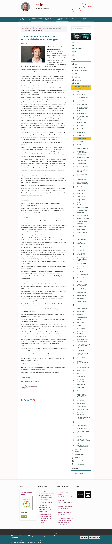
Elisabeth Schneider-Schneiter (83, 170)
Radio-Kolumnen (37, 18)
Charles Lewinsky (82, 132)
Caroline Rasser (82, 129)
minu (76, 64)
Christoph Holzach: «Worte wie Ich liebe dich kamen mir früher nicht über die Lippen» (45, 518)
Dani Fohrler (80, 145)
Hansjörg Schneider (83, 218)
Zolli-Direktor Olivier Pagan (83, 432)
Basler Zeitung (25, 377)
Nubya (79, 325)
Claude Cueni (81, 135)
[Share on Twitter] (28, 400)
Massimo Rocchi (82, 301)
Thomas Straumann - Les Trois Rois (83, 418)
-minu (40, 5)
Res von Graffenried (83, 367)
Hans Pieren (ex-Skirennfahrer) (82, 211)
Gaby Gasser (81, 200)
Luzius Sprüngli (81, 289)
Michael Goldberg (82, 308)
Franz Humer (81, 187)
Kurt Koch (80, 281)
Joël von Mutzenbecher (81, 243)
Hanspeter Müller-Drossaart (82, 222)
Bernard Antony (81, 113)
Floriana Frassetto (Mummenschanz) (82, 183)
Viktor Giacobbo (82, 425)
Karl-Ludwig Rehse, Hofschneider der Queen (83, 259)
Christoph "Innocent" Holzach (81, 450)
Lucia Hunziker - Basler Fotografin (82, 285)
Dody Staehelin (81, 163)
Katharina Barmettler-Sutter (83, 267)
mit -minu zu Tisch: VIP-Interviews (82, 87)
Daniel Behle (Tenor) (83, 157)
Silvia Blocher (81, 384)
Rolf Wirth (80, 373)
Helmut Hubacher (82, 232)
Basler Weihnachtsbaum (65, 506)
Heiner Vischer (81, 226)
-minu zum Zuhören (81, 461)
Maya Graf (80, 305)
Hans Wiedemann (82, 215)
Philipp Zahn (80, 350)
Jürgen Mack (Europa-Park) (81, 253)
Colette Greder (81, 138)
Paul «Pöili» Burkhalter (80, 332)
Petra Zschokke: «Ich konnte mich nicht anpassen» (83, 345)
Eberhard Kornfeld (82, 167)
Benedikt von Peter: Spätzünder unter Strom (83, 109)
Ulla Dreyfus (80, 422)
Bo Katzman (80, 125)
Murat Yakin (80, 322)
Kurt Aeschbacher (82, 275)
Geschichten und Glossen (61, 18)
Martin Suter (80, 298)
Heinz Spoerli (81, 229)
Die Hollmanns (81, 160)
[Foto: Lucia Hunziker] (33, 54)
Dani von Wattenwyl (83, 148)
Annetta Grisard (81, 101)
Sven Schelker (81, 403)
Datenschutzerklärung (45, 502)
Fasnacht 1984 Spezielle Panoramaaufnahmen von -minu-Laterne (65, 520)
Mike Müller (80, 311)
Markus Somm (81, 295)
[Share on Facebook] (22, 400)
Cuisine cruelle (79, 454)
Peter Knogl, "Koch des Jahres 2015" (82, 340)
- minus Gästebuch (45, 492)
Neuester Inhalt (80, 473)
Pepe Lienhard (81, 336)
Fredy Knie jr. (81, 193)
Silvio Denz (80, 387)
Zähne (74, 55)
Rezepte (71, 18)
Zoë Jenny (80, 436)
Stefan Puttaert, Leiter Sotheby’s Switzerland (82, 395)
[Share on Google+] (25, 400)
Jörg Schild (80, 250)
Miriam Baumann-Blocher (82, 318)
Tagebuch (75, 52)
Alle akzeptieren (94, 537)
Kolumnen (78, 80)
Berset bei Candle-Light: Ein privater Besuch (82, 118)
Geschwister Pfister (83, 207)
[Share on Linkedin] (31, 400)
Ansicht (24, 516)
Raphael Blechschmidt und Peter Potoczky (82, 362)
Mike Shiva (80, 314)
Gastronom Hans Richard (82, 203)
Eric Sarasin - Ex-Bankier (82, 175)
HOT (73, 45)
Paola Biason (81, 328)
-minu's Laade (79, 464)
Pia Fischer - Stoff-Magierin (82, 354)
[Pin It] (34, 400)
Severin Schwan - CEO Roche (82, 380)
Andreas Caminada (83, 98)
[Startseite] (25, 7)
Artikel (77, 83)
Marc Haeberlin (81, 292)
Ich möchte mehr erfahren (34, 542)
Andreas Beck (81, 94)
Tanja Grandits (81, 406)
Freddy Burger (81, 190)
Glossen (77, 74)
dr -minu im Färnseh (47, 18)
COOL (74, 42)
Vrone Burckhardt (82, 428)
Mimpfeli (77, 77)
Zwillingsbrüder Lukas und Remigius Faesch (83, 440)
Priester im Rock (77, 48)
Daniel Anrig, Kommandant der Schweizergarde (82, 153)
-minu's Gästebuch (85, 18)
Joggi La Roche (81, 239)
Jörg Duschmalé (82, 247)
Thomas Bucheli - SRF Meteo (82, 413)
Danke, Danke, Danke (64, 512)
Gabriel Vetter (81, 196)
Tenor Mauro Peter (82, 409)
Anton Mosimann (82, 104)
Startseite (25, 28)
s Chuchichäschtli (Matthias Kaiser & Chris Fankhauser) (82, 445)
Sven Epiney (80, 400)
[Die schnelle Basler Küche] (27, 503)
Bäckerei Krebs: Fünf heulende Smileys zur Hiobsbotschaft (45, 497)
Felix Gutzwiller (81, 179)
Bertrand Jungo (81, 122)
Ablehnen (84, 537)
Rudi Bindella (81, 376)
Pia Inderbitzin (81, 358)
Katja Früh (80, 271)
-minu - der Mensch (22, 18)
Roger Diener (81, 370)
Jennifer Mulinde (82, 236)
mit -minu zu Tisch (35, 28)
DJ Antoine (80, 141)
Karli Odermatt (81, 264)
